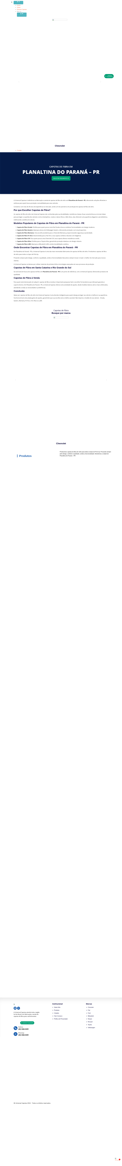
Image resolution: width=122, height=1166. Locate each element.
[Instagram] (18, 1008)
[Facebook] (15, 1008)
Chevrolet (60, 146)
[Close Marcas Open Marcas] (22, 15)
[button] (19, 82)
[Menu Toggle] (18, 2)
